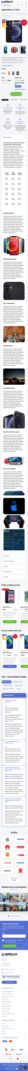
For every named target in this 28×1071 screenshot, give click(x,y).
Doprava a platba (6, 1008)
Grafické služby (5, 998)
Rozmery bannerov (6, 1003)
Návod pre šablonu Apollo (8, 996)
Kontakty (4, 1033)
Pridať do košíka (15, 93)
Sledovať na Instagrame (15, 916)
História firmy (5, 1026)
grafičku (12, 728)
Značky (3, 1031)
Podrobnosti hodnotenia (20, 13)
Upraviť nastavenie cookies (14, 1066)
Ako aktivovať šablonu (7, 994)
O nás (3, 1023)
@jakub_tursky (14, 889)
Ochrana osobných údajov (8, 1013)
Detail (10, 666)
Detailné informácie (7, 65)
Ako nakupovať (5, 1011)
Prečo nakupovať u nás (7, 1028)
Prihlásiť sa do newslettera (9, 946)
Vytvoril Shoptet (8, 1068)
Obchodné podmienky (7, 1006)
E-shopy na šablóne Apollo (8, 991)
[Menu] (26, 2)
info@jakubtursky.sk (10, 969)
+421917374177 (9, 972)
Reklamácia (4, 1016)
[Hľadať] (15, 2)
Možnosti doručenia (20, 89)
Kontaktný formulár (9, 982)
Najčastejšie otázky (6, 1001)
